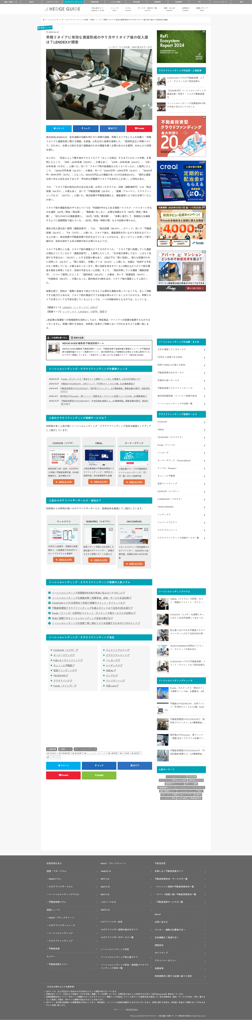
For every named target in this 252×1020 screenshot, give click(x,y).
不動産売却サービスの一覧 (170, 902)
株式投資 (178, 2)
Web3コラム (55, 878)
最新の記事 (78, 338)
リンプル (110, 675)
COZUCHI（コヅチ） (64, 650)
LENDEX (52, 753)
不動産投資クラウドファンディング (175, 388)
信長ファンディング (63, 670)
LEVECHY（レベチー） (169, 491)
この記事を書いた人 (58, 338)
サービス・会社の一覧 (147, 9)
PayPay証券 (182, 798)
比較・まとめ (169, 9)
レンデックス (113, 665)
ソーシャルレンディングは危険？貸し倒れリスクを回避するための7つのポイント (94, 623)
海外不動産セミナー (168, 791)
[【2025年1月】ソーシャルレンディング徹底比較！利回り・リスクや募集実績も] (161, 94)
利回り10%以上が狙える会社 (171, 364)
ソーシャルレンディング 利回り (190, 791)
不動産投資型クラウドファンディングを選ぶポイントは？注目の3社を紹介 (91, 608)
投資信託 (157, 2)
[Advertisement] (72, 716)
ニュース (114, 9)
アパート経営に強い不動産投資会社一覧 (176, 894)
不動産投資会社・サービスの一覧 (171, 878)
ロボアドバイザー (186, 795)
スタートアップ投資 (169, 795)
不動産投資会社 (195, 798)
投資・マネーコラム (56, 871)
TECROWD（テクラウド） (171, 437)
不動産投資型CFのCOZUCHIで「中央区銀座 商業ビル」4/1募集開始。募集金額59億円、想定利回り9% (104, 402)
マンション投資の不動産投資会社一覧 (175, 886)
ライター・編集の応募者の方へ (170, 929)
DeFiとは (105, 886)
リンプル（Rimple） (168, 468)
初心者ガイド (97, 9)
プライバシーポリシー (166, 960)
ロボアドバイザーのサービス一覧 (117, 937)
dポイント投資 (191, 784)
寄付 (241, 2)
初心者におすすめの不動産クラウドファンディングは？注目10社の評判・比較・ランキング (187, 632)
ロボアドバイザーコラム (61, 886)
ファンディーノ (114, 680)
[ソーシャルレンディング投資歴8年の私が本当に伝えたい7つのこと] (161, 106)
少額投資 (113, 753)
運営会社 (159, 945)
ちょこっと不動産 (62, 665)
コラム (128, 9)
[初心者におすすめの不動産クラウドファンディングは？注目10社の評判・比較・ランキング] (163, 635)
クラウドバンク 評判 (168, 780)
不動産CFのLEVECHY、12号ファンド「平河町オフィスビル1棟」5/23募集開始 (97, 383)
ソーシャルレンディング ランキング (190, 787)
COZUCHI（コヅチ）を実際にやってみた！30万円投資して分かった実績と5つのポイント (187, 616)
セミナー (51, 956)
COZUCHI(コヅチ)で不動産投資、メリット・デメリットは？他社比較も (186, 79)
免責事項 (159, 968)
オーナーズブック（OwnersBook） (175, 460)
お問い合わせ (161, 922)
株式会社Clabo (132, 1009)
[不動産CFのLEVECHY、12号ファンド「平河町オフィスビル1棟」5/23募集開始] (163, 708)
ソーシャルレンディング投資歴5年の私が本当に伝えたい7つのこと (87, 592)
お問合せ (185, 9)
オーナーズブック (62, 655)
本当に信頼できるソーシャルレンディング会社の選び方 (81, 618)
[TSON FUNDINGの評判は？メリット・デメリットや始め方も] (163, 651)
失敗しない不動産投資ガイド (169, 871)
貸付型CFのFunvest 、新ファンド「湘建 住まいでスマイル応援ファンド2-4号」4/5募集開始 (102, 396)
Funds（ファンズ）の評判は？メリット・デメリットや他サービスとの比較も (92, 613)
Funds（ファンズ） (63, 685)
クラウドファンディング (61, 940)
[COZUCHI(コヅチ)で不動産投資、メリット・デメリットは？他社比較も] (161, 81)
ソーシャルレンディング (86, 749)
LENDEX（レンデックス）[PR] (78, 307)
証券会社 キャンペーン (174, 784)
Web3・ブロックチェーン (61, 917)
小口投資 (125, 753)
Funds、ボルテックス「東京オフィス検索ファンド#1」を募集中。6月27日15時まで (99, 379)
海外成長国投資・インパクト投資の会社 (177, 395)
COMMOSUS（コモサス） (170, 499)
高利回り (137, 753)
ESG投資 (136, 2)
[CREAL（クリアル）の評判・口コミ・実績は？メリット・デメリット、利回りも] (163, 604)
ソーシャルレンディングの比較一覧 (175, 403)
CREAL (109, 670)
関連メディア (202, 9)
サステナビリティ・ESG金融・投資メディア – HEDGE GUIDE (167, 1016)
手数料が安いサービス (168, 380)
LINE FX (198, 795)
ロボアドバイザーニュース (62, 925)
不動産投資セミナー (166, 787)
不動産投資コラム (57, 902)
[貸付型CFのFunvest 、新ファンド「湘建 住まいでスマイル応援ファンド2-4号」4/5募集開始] (163, 740)
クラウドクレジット (116, 655)
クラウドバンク (61, 680)
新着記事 (52, 749)
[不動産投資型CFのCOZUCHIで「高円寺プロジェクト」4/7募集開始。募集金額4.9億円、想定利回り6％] (163, 724)
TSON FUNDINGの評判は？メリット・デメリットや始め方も (187, 647)
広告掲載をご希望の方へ (167, 937)
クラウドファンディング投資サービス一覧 (178, 537)
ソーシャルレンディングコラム (64, 894)
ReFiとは (105, 894)
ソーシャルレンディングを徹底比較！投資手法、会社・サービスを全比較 (90, 597)
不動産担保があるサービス (171, 372)
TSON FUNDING (166, 506)
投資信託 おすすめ (196, 780)
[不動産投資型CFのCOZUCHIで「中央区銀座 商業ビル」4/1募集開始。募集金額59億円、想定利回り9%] (163, 755)
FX (199, 2)
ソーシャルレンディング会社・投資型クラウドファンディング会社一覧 (125, 966)
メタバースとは (108, 902)
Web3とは (106, 871)
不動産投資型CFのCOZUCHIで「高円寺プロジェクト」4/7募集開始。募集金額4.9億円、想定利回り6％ (105, 390)
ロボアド (52, 2)
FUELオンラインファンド (66, 660)
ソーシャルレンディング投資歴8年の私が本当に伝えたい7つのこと (186, 105)
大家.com (111, 685)
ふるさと (115, 2)
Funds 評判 (182, 780)
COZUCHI (162, 421)
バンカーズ (112, 660)
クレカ (220, 2)
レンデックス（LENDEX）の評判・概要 (83, 311)
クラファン (73, 2)
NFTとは (105, 878)
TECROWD (59, 675)
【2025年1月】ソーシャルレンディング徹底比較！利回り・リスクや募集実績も (186, 94)
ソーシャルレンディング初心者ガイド (119, 957)
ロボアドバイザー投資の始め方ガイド (119, 929)
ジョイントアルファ (116, 650)
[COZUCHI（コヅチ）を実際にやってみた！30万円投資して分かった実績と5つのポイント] (163, 619)
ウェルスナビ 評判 (168, 798)
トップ (10, 2)
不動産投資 (94, 2)
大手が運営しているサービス (172, 349)
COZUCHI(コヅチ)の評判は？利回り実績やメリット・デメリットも (87, 602)
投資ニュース (66, 749)
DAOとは (105, 909)
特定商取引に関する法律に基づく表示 (173, 976)
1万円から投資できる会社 (170, 357)
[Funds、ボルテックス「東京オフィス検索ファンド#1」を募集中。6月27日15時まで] (163, 693)
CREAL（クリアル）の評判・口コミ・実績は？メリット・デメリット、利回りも (186, 600)
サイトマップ (161, 952)
